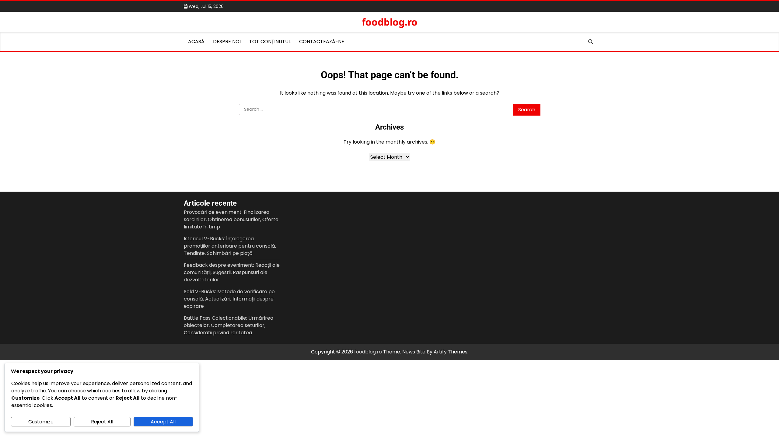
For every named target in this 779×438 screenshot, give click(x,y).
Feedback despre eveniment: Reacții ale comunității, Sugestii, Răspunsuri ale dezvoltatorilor (232, 272)
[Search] (590, 41)
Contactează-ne (321, 41)
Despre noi (227, 41)
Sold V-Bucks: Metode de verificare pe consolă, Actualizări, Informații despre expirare (229, 299)
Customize (41, 421)
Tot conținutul (270, 41)
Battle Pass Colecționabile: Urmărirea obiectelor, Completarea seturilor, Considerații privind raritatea (228, 325)
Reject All (102, 421)
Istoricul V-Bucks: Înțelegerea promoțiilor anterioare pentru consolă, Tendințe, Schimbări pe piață (230, 246)
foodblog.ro (389, 22)
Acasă (196, 41)
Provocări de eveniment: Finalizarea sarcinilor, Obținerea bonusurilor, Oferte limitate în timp (231, 219)
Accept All (163, 421)
